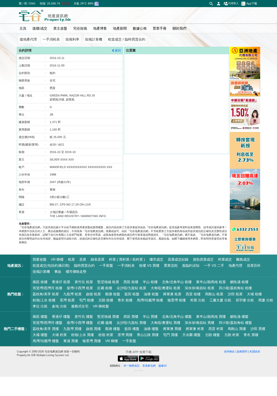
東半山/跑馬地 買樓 (211, 317)
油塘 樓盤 (151, 329)
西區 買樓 (130, 317)
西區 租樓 (130, 282)
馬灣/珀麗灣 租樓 (150, 300)
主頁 (22, 28)
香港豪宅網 (149, 365)
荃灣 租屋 (67, 300)
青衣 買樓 (251, 335)
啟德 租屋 (93, 294)
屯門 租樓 (86, 300)
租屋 (71, 259)
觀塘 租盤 (112, 294)
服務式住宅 (79, 306)
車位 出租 (40, 306)
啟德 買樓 (93, 329)
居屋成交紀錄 (178, 259)
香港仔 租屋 (61, 282)
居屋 (82, 259)
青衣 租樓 (125, 300)
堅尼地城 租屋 (108, 282)
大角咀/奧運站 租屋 (165, 288)
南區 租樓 (40, 282)
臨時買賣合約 (84, 266)
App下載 (251, 3)
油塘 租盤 (151, 294)
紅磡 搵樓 (104, 323)
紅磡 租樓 (104, 288)
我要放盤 (39, 259)
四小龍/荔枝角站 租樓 (235, 288)
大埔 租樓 (254, 294)
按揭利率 (72, 39)
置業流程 (171, 266)
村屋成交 (225, 259)
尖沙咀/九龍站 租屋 (131, 288)
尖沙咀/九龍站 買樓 (131, 323)
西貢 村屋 (215, 329)
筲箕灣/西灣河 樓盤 (47, 323)
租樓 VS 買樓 (149, 266)
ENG (32, 3)
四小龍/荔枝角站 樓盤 (235, 323)
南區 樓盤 (40, 317)
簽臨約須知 (190, 266)
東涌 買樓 (70, 341)
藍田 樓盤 (132, 329)
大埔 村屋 (59, 335)
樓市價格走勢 (76, 272)
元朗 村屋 (231, 335)
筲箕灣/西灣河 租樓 (47, 288)
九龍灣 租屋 (72, 294)
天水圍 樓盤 (191, 335)
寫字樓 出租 (245, 300)
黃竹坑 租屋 (84, 282)
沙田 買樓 (257, 329)
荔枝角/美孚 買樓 (46, 329)
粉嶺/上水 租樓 (44, 300)
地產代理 (235, 266)
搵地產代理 (28, 39)
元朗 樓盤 (212, 335)
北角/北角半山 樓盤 (177, 317)
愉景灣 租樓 (176, 300)
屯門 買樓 (170, 335)
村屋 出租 (197, 300)
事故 (57, 272)
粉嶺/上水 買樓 (82, 335)
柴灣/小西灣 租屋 (80, 288)
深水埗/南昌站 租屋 (199, 288)
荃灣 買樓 (125, 335)
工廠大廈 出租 (220, 300)
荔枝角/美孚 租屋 (46, 294)
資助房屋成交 (203, 259)
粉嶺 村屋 (105, 335)
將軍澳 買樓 (172, 329)
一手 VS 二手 (214, 266)
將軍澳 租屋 (172, 294)
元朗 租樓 (105, 300)
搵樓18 (162, 365)
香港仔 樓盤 (61, 317)
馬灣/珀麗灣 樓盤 (46, 341)
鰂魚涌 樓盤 (239, 317)
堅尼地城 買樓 (108, 317)
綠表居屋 (97, 259)
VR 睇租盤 (101, 306)
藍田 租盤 (132, 294)
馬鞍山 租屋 (214, 294)
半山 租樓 (150, 282)
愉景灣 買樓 (92, 341)
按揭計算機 (93, 39)
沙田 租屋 (235, 294)
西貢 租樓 (193, 294)
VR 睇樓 (57, 259)
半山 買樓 (150, 317)
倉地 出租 (59, 306)
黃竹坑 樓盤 (84, 317)
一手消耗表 (51, 39)
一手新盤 (106, 266)
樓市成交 (156, 259)
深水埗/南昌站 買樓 (199, 323)
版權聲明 (242, 351)
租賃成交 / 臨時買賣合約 (126, 39)
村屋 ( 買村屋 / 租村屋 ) (127, 259)
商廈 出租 (265, 300)
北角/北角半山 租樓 (177, 282)
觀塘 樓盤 (112, 329)
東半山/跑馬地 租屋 (211, 282)
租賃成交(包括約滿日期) (51, 266)
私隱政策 (255, 351)
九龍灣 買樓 (72, 329)
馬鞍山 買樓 (237, 329)
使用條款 (229, 351)
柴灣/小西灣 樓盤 (80, 323)
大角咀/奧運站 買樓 (165, 323)
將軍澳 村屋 (195, 329)
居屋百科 (254, 266)
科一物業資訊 (132, 365)
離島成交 (243, 259)
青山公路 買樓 (148, 335)
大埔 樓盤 (40, 335)
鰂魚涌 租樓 (239, 282)
